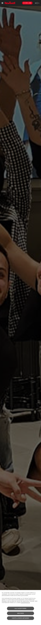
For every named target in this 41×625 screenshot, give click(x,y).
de (36, 3)
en (38, 3)
